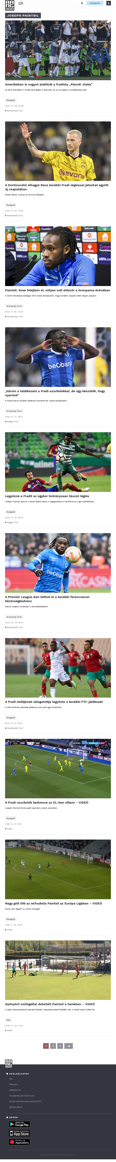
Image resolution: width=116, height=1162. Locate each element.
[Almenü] (21, 3)
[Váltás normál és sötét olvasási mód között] (82, 3)
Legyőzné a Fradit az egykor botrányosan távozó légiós (47, 496)
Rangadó (11, 100)
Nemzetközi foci (15, 111)
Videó (9, 829)
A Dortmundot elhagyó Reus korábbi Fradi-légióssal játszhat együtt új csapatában (56, 187)
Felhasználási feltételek (21, 1096)
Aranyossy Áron (14, 306)
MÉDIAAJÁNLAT (15, 1107)
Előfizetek (95, 3)
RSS (11, 1079)
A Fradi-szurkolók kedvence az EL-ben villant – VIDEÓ (46, 802)
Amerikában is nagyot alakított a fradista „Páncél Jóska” (49, 84)
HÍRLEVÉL (13, 1084)
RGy (8, 1020)
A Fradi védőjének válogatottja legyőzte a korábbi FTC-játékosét (54, 702)
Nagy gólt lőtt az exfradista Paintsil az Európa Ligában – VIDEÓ (53, 903)
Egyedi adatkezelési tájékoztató (25, 1101)
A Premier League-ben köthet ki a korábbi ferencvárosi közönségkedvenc (47, 599)
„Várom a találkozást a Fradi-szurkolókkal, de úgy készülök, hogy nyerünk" (55, 393)
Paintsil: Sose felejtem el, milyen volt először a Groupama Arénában (57, 290)
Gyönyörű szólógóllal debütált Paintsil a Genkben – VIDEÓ (50, 1004)
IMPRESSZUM (15, 1090)
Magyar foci (12, 421)
